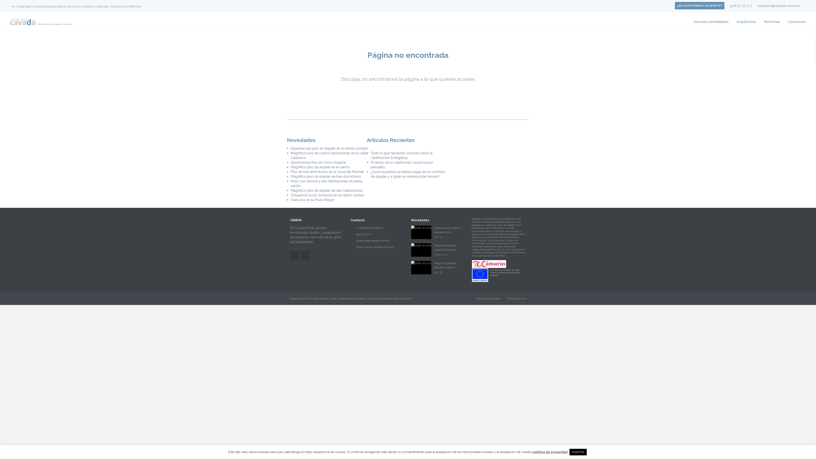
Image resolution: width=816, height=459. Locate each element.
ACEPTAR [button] (578, 452)
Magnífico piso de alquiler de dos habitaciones (327, 190)
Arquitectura (746, 22)
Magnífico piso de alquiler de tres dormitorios (326, 176)
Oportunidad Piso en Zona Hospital (318, 162)
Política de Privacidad (488, 298)
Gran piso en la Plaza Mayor (312, 200)
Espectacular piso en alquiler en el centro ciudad (328, 148)
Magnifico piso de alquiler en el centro (320, 167)
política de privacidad (550, 452)
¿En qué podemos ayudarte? (699, 5)
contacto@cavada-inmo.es (778, 6)
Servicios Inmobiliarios (711, 22)
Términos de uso (516, 298)
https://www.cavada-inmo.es (375, 247)
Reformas (772, 22)
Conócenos (797, 22)
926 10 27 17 (739, 6)
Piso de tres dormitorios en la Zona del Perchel (327, 172)
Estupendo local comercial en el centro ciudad (327, 195)
